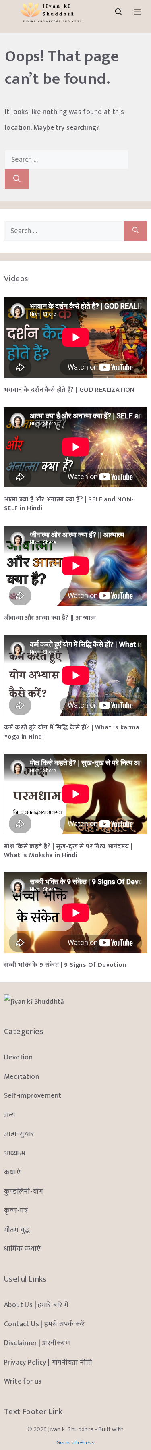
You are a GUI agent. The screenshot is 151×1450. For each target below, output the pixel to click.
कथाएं (12, 1172)
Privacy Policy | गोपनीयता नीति (48, 1362)
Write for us (23, 1381)
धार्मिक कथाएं (22, 1249)
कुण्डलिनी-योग (23, 1191)
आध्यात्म (14, 1153)
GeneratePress (75, 1443)
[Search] (17, 179)
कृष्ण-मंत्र (16, 1210)
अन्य (9, 1115)
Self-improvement (32, 1095)
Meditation (21, 1076)
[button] (118, 12)
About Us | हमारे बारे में (36, 1305)
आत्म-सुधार (19, 1134)
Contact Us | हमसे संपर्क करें (44, 1324)
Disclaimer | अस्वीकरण (37, 1343)
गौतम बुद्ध (17, 1230)
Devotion (18, 1057)
